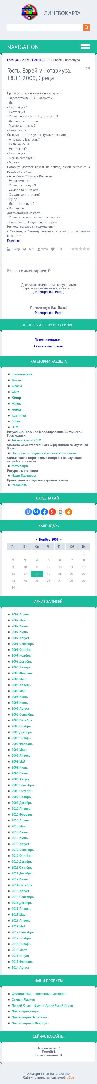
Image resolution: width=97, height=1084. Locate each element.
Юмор (16, 249)
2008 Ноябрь (21, 726)
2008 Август (20, 708)
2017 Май (18, 926)
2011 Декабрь (22, 873)
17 (25, 574)
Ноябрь (37, 60)
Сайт (15, 392)
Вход (58, 292)
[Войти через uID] (28, 511)
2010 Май (18, 826)
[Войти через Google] (60, 512)
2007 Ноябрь (21, 655)
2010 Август (20, 844)
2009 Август (20, 779)
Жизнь (17, 403)
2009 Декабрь (22, 803)
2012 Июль (20, 879)
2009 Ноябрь (21, 797)
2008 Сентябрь (23, 714)
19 (48, 574)
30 (13, 587)
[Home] (30, 14)
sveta (44, 249)
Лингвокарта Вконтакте (29, 1017)
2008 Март (19, 679)
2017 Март (19, 914)
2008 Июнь (20, 697)
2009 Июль (20, 773)
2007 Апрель (21, 614)
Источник (13, 240)
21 (71, 574)
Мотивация (20, 466)
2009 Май (18, 761)
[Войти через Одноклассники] (68, 511)
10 (25, 567)
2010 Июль (20, 838)
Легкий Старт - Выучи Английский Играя (42, 1005)
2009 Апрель (21, 755)
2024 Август (20, 967)
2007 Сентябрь (23, 644)
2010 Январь (21, 808)
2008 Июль (20, 702)
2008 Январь (21, 667)
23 (13, 580)
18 (47, 60)
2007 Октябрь (22, 649)
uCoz (70, 1077)
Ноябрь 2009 (48, 539)
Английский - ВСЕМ (26, 440)
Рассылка (19, 485)
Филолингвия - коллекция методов (38, 993)
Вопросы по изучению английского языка (44, 453)
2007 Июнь (20, 626)
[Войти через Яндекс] (52, 511)
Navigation (23, 47)
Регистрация (44, 292)
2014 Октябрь (22, 885)
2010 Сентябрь (23, 850)
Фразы (17, 386)
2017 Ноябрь (21, 938)
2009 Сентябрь (23, 785)
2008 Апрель (21, 685)
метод (16, 409)
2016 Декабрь (22, 903)
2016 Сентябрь (23, 897)
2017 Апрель (21, 920)
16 (13, 574)
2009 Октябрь (22, 791)
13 (60, 567)
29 (83, 580)
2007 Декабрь (22, 661)
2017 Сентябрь (23, 932)
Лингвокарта (62, 13)
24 (25, 580)
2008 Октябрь (22, 720)
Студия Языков (23, 999)
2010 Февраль (22, 814)
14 (71, 567)
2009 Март (19, 750)
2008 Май (18, 691)
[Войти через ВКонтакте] (36, 511)
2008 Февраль (22, 673)
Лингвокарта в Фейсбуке (30, 1023)
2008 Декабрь (22, 732)
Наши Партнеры (24, 475)
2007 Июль (20, 632)
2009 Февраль (22, 744)
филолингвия (22, 374)
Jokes (16, 421)
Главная (13, 60)
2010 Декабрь (22, 861)
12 (48, 567)
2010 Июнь (20, 832)
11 (37, 567)
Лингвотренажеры (25, 1011)
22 (83, 574)
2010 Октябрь (22, 855)
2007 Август (20, 638)
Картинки (19, 415)
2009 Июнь (20, 767)
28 (71, 580)
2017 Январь (21, 908)
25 (37, 580)
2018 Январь (21, 944)
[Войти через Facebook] (44, 511)
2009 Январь (21, 738)
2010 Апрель (21, 820)
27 (60, 580)
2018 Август (20, 956)
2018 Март (19, 950)
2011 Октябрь (22, 867)
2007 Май (18, 620)
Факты (17, 380)
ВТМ (15, 427)
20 (60, 574)
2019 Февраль (22, 961)
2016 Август (20, 891)
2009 (25, 60)
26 (48, 580)
